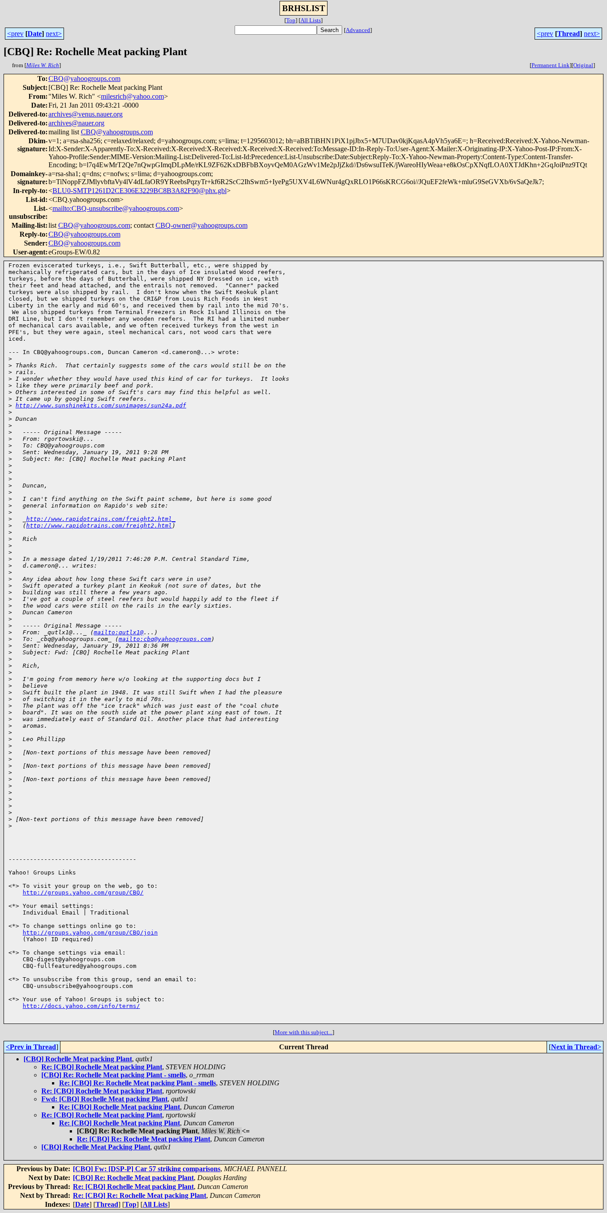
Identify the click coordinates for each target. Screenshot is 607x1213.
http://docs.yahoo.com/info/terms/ (81, 1006)
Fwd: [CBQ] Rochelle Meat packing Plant (104, 1099)
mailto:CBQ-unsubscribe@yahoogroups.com (115, 208)
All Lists (310, 20)
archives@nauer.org (76, 123)
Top (291, 20)
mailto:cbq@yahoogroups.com (165, 639)
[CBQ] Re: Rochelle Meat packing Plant (133, 1177)
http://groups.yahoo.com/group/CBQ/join (90, 932)
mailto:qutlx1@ (119, 632)
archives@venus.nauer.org (85, 114)
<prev (15, 33)
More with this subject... (303, 1032)
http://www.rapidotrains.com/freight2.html (99, 525)
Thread (568, 33)
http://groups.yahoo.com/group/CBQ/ (83, 892)
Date (35, 33)
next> (54, 33)
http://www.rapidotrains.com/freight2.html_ (101, 519)
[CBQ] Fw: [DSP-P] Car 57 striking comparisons (146, 1169)
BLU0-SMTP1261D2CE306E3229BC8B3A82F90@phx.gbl (139, 190)
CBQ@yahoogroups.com (84, 78)
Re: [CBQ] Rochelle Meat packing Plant (101, 1067)
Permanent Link (550, 65)
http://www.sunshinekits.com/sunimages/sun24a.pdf (101, 405)
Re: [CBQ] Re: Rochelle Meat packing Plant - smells (137, 1083)
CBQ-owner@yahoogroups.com (202, 225)
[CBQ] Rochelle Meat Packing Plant (95, 1147)
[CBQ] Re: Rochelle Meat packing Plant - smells (113, 1075)
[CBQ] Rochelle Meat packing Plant (78, 1059)
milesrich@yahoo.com (132, 96)
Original (583, 65)
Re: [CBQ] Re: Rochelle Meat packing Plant (143, 1139)
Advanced (358, 30)
